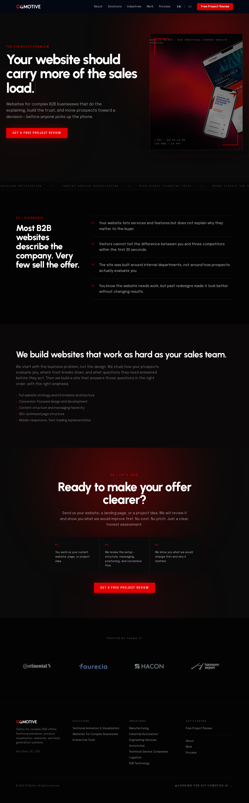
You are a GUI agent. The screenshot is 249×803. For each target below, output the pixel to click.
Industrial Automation (143, 734)
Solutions (115, 6)
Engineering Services (143, 740)
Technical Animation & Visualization (96, 728)
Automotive (137, 746)
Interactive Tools (84, 740)
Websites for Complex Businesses (95, 734)
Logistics (135, 757)
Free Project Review (215, 6)
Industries (134, 6)
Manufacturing (139, 728)
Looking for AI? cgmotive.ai (205, 786)
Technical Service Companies (148, 751)
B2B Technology (139, 763)
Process (164, 6)
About (98, 6)
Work (150, 6)
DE (190, 6)
